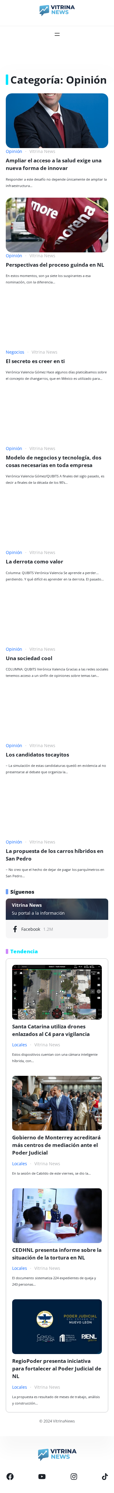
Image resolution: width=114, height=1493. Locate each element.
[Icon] (10, 1476)
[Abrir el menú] (57, 34)
